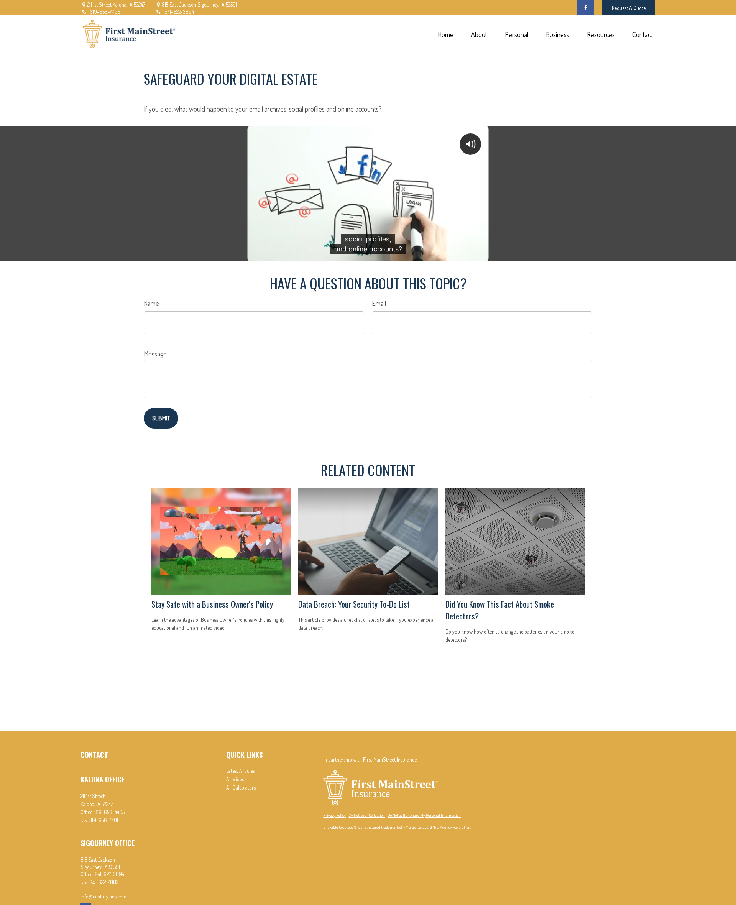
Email (379, 303)
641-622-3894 (179, 11)
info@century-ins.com (103, 896)
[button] (445, 34)
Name (151, 303)
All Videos (236, 779)
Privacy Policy (334, 815)
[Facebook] (585, 7)
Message (155, 354)
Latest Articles (240, 770)
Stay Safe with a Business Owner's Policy (212, 604)
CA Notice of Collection (366, 815)
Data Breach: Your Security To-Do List (354, 604)
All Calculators (241, 787)
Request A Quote (629, 8)
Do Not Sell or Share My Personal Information (424, 815)
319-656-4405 (105, 11)
